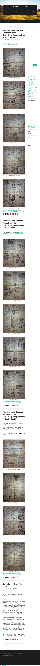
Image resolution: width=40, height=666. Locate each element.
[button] (3, 214)
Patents (9, 21)
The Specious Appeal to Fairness (32, 91)
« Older (5, 645)
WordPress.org (30, 153)
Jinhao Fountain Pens (31, 72)
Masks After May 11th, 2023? (31, 77)
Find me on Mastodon (18, 653)
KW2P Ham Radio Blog (32, 127)
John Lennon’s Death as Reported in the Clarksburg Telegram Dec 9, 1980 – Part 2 (14, 224)
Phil (12, 39)
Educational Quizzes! (31, 126)
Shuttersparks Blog (31, 121)
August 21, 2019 (6, 588)
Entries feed (30, 149)
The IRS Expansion (31, 96)
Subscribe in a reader (6, 653)
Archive (4, 21)
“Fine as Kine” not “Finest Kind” (32, 103)
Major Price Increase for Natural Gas (32, 80)
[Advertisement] (32, 46)
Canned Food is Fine (31, 82)
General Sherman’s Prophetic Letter (31, 85)
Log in (29, 147)
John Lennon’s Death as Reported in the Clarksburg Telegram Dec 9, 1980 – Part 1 (14, 415)
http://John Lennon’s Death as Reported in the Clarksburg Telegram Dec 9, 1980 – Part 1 (13, 233)
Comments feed (30, 151)
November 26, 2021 (6, 39)
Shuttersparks (20, 7)
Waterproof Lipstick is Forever (31, 94)
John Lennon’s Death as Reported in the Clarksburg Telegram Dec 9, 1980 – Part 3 (14, 33)
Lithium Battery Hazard (32, 74)
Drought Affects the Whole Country (32, 88)
